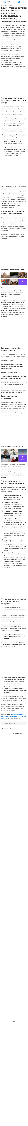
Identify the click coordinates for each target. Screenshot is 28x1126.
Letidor (11, 5)
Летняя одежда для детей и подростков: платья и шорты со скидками (13, 716)
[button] (5, 275)
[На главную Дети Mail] (8, 2)
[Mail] (5, 2)
